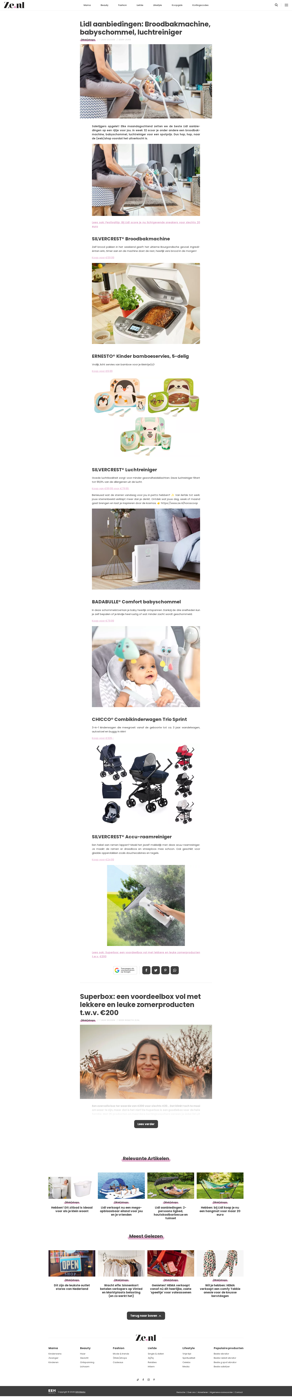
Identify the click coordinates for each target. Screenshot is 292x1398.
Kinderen (53, 1362)
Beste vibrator (221, 1353)
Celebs (186, 1362)
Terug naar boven (143, 1316)
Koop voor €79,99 (103, 620)
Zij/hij (151, 1358)
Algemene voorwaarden (221, 1392)
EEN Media (80, 1392)
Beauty (104, 5)
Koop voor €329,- (103, 738)
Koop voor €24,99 (103, 859)
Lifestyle (157, 5)
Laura (128, 39)
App (175, 970)
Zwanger (53, 1358)
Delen (146, 970)
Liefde (140, 5)
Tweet (156, 970)
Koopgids (177, 5)
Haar (83, 1353)
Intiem (151, 1366)
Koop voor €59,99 (103, 257)
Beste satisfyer (222, 1366)
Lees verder (146, 1124)
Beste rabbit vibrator (225, 1358)
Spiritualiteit (188, 1358)
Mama (87, 5)
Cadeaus (118, 1362)
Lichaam (84, 1366)
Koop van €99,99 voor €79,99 (110, 488)
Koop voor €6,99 (102, 371)
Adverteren (203, 1392)
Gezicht (84, 1358)
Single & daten (156, 1353)
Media (185, 1366)
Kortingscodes (200, 5)
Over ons (191, 1392)
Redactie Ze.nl (132, 1020)
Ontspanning (87, 1362)
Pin (165, 970)
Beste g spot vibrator (225, 1362)
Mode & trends (121, 1353)
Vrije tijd (186, 1353)
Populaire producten (229, 1348)
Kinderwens (55, 1353)
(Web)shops (88, 39)
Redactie (181, 1392)
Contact (239, 1392)
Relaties (152, 1362)
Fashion (122, 5)
